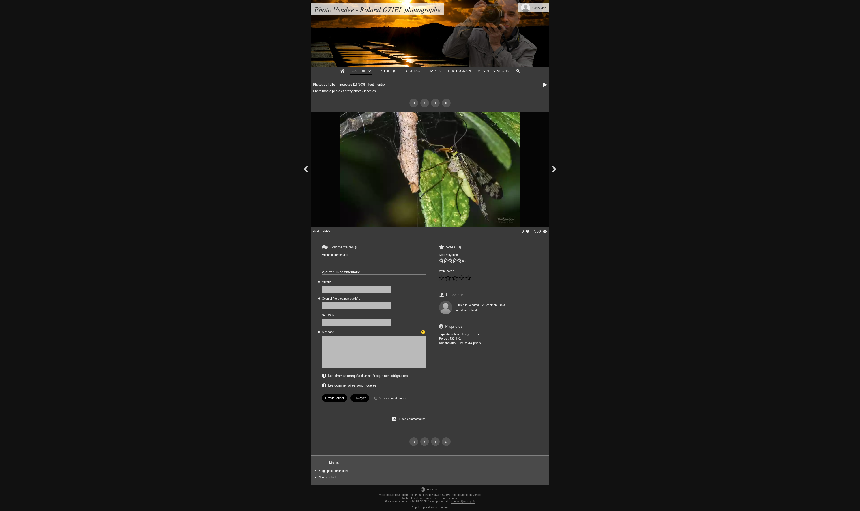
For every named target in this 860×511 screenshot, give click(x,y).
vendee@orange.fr (463, 501)
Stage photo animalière (333, 471)
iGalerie (433, 507)
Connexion (539, 8)
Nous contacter (328, 477)
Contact (414, 71)
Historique (388, 71)
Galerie (359, 71)
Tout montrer (377, 84)
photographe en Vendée (467, 494)
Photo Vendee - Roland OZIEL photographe (377, 9)
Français (429, 489)
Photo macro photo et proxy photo (337, 91)
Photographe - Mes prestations (478, 71)
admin (445, 507)
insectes (345, 84)
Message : (329, 332)
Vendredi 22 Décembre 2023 (486, 305)
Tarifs (435, 71)
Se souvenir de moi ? (392, 398)
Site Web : (329, 315)
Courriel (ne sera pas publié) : (341, 298)
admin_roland (468, 310)
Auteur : (327, 282)
